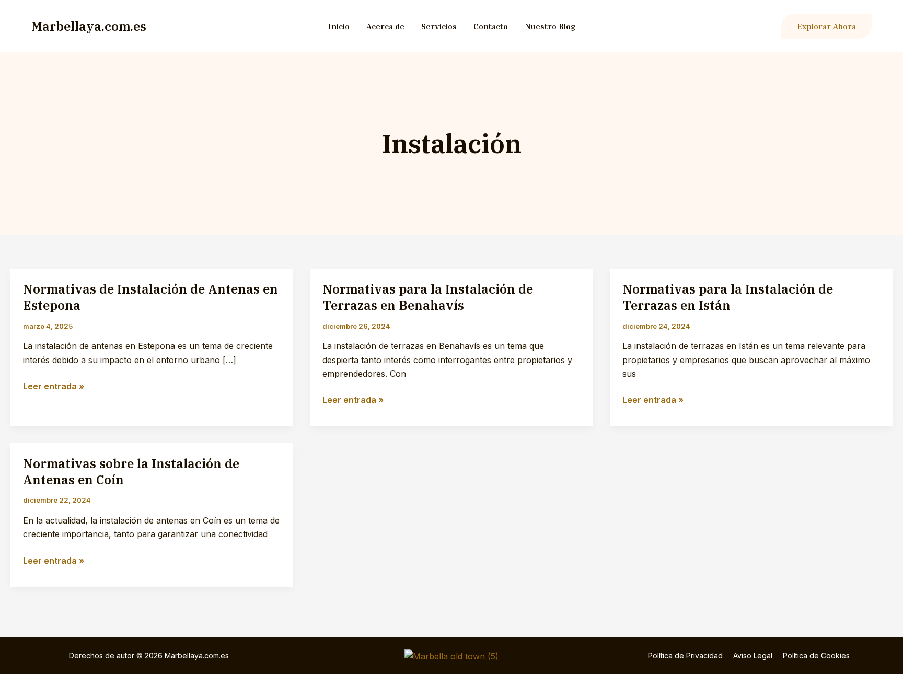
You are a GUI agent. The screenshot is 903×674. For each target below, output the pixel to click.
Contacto (490, 26)
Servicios (439, 26)
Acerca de (385, 26)
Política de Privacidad (685, 655)
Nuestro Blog (550, 26)
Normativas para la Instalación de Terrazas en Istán (727, 297)
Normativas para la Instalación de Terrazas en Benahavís (427, 297)
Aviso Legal (752, 655)
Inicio (339, 26)
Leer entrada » (53, 386)
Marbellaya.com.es (88, 26)
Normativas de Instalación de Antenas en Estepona (150, 297)
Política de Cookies (816, 655)
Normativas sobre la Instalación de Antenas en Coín (131, 471)
